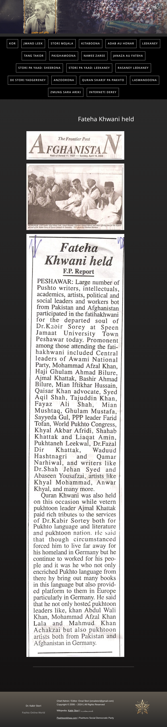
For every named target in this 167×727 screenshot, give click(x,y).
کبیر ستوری (87, 710)
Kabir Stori (73, 710)
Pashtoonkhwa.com (67, 718)
